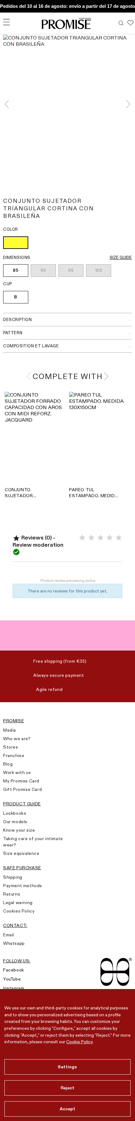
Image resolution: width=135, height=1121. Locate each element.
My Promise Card (21, 781)
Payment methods (22, 885)
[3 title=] (100, 537)
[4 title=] (109, 537)
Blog (8, 764)
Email (8, 935)
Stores (10, 747)
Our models (15, 821)
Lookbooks (14, 813)
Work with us (17, 772)
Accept (68, 1109)
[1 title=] (82, 537)
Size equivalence (21, 853)
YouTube (12, 979)
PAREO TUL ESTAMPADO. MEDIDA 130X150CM (93, 493)
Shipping (12, 877)
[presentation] (8, 104)
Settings (67, 1067)
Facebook (13, 970)
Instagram (13, 988)
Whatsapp (14, 943)
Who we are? (17, 738)
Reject (68, 1088)
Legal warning (18, 902)
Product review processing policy (67, 580)
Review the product (67, 571)
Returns (11, 894)
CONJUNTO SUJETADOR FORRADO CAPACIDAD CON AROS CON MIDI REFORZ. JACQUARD (28, 493)
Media (9, 730)
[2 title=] (91, 537)
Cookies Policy (19, 911)
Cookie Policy (79, 1042)
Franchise (13, 755)
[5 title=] (118, 537)
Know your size (19, 830)
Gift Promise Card (22, 789)
